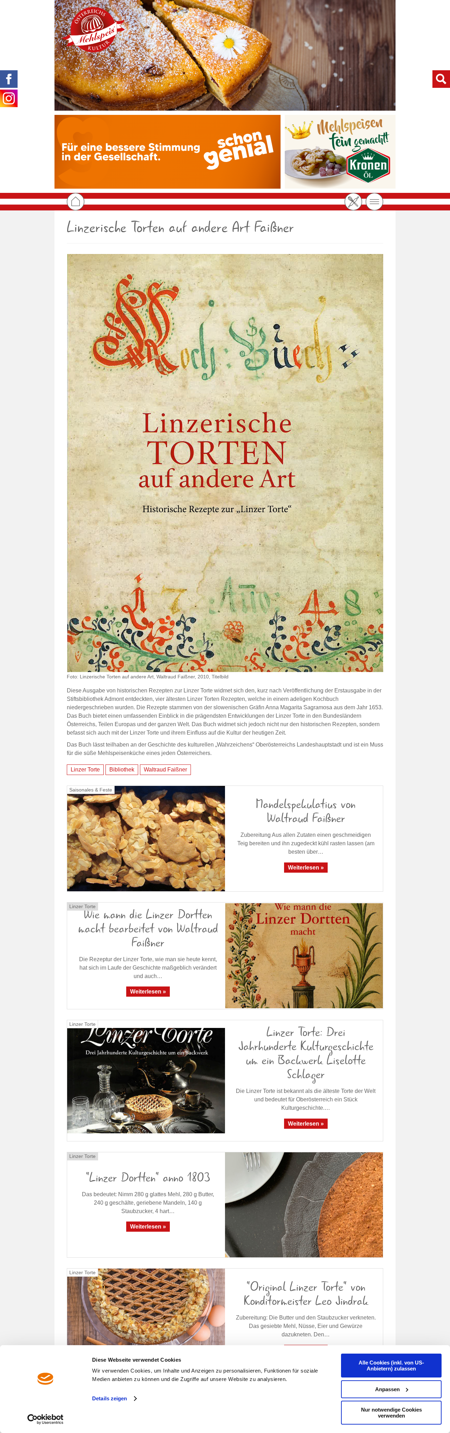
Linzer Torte (85, 770)
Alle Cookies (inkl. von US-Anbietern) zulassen (391, 1366)
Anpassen (387, 1389)
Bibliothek (121, 770)
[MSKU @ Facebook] (9, 79)
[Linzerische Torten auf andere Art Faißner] (225, 463)
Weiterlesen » (306, 868)
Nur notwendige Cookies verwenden (391, 1413)
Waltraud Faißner (165, 770)
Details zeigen (109, 1398)
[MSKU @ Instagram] (9, 98)
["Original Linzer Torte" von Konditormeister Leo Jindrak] (146, 1321)
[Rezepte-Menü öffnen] (353, 201)
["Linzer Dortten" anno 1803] (304, 1204)
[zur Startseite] (93, 29)
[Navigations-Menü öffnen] (374, 201)
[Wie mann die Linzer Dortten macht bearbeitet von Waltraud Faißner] (304, 955)
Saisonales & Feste (90, 790)
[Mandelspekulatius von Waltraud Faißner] (146, 838)
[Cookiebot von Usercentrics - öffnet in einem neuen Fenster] (45, 1419)
